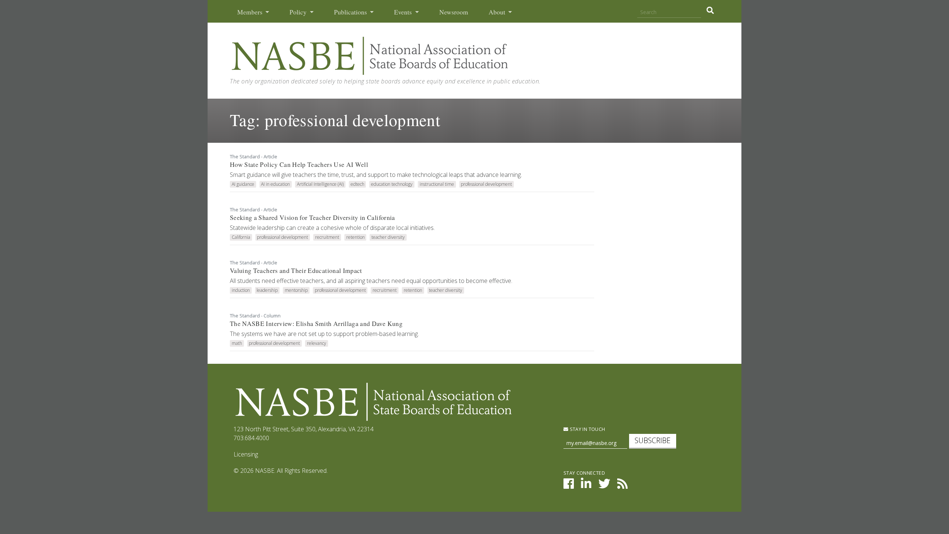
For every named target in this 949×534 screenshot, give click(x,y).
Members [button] (250, 12)
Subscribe (653, 440)
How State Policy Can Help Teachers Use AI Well (299, 164)
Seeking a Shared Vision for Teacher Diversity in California (312, 217)
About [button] (498, 12)
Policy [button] (299, 12)
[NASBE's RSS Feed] (622, 486)
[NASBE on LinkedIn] (586, 486)
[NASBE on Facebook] (568, 486)
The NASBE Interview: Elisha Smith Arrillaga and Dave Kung (316, 323)
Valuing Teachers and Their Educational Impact (296, 270)
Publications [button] (351, 12)
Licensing (246, 454)
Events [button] (403, 12)
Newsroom (453, 12)
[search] (710, 10)
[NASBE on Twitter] (604, 486)
